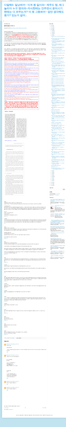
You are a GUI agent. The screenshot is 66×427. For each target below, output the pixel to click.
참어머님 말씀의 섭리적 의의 (56, 165)
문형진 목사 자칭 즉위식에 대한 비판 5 (57, 78)
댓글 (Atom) (11, 409)
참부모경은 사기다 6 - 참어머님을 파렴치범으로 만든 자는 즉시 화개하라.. (58, 143)
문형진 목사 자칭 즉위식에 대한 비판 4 (57, 79)
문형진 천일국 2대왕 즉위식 (55, 100)
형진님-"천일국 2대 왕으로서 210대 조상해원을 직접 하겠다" (57, 161)
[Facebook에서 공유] (19, 338)
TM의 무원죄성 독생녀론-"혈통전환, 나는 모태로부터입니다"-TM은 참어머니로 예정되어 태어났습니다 (57, 200)
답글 (5, 262)
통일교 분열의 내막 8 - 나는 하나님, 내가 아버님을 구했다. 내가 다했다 (57, 126)
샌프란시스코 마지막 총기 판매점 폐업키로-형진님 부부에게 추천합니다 (57, 47)
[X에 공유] (18, 338)
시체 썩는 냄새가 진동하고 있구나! (56, 134)
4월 (52, 176)
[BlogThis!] (17, 338)
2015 (51, 29)
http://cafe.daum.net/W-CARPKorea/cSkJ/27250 (18, 28)
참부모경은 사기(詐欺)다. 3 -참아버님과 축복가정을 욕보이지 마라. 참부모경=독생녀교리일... (58, 157)
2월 (52, 179)
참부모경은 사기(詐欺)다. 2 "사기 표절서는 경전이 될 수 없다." (57, 163)
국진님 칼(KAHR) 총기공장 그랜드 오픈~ (57, 159)
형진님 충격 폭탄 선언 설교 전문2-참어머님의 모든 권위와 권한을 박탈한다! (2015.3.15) (57, 227)
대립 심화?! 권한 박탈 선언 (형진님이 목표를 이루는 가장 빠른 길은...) (57, 246)
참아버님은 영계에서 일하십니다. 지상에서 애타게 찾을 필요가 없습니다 (57, 168)
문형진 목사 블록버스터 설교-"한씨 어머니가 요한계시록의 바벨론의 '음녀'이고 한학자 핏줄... (58, 66)
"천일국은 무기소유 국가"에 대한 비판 (57, 61)
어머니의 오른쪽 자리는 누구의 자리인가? (58, 88)
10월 (52, 33)
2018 (51, 25)
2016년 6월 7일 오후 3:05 (14, 355)
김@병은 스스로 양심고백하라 (56, 122)
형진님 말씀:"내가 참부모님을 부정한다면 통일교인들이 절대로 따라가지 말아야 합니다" (58, 95)
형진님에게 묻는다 (54, 92)
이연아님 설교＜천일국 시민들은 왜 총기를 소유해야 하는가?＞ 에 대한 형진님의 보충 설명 (57, 71)
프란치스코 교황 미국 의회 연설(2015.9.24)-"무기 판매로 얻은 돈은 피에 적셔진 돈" (57, 45)
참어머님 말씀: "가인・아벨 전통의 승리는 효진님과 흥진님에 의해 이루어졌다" (58, 251)
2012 (51, 185)
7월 (52, 172)
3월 (52, 177)
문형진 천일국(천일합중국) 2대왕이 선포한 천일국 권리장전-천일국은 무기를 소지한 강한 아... (58, 86)
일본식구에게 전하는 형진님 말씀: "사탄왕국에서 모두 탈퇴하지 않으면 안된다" (58, 116)
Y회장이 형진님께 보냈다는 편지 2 (56, 238)
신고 (5, 223)
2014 (51, 182)
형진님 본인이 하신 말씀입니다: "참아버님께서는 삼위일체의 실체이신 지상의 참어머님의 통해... (58, 90)
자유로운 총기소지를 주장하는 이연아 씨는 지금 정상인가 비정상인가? (57, 68)
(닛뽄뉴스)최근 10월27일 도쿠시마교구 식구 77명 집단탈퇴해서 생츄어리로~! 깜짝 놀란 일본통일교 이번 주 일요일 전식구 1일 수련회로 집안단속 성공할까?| (57, 221)
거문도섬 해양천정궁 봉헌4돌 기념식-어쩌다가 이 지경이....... (58, 51)
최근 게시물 (6, 407)
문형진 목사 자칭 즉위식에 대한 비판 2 (57, 82)
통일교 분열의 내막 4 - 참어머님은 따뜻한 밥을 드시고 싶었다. (58, 138)
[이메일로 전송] (16, 338)
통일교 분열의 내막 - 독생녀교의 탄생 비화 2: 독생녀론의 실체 (57, 152)
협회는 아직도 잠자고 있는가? (56, 59)
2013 (51, 183)
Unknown (8, 355)
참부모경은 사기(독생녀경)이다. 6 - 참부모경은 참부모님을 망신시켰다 (57, 128)
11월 (52, 32)
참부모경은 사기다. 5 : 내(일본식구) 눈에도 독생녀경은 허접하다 (58, 145)
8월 (52, 170)
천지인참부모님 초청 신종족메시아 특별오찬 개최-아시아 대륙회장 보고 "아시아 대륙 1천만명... (58, 41)
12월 (52, 30)
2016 (51, 28)
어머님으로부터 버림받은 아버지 (56, 123)
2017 (51, 26)
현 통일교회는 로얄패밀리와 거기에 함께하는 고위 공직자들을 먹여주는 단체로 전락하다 (57, 113)
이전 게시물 (44, 407)
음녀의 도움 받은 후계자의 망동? (56, 49)
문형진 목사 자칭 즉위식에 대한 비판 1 (57, 83)
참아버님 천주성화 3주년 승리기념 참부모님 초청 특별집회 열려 (58, 39)
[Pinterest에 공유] (20, 338)
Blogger (51, 415)
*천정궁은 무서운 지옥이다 (55, 109)
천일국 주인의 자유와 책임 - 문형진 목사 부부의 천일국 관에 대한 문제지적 (57, 58)
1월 (52, 180)
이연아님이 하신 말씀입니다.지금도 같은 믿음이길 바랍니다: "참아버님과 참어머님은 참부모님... (58, 98)
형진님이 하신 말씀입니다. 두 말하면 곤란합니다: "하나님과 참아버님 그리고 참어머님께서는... (58, 103)
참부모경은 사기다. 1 (54, 166)
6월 (52, 173)
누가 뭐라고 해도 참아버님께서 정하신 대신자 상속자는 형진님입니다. (58, 63)
